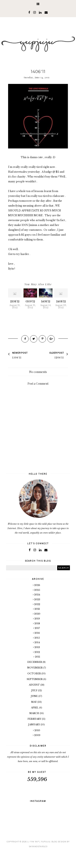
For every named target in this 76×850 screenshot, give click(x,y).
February (35, 718)
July (34, 690)
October (34, 673)
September (35, 679)
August (34, 684)
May (34, 702)
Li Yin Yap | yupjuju (38, 842)
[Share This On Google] (51, 339)
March (34, 713)
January (34, 724)
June (34, 696)
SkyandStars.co (38, 846)
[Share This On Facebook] (25, 339)
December (35, 662)
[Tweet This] (33, 339)
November (35, 667)
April (35, 707)
